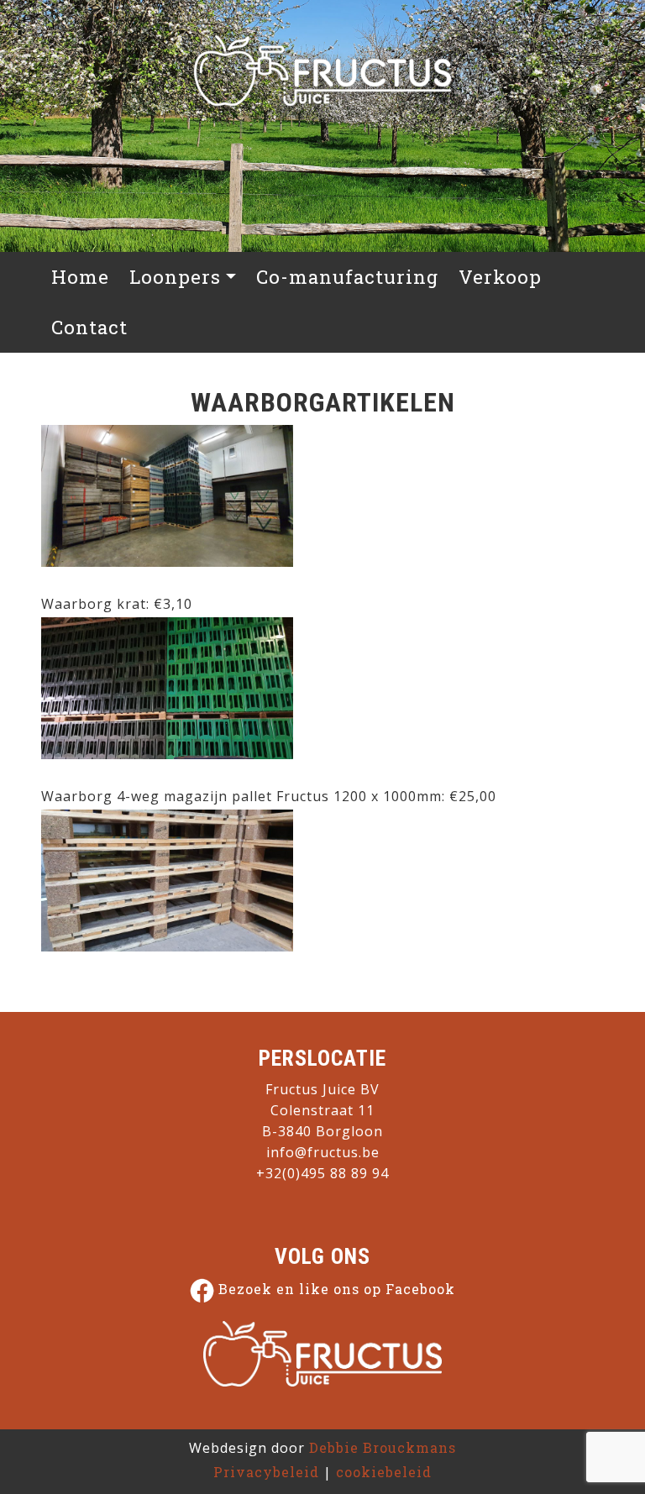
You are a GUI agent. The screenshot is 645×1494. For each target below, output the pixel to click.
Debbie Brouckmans (382, 1447)
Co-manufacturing (347, 277)
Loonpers (175, 277)
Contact (89, 327)
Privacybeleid (266, 1472)
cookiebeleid (384, 1472)
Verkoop (500, 277)
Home (80, 277)
